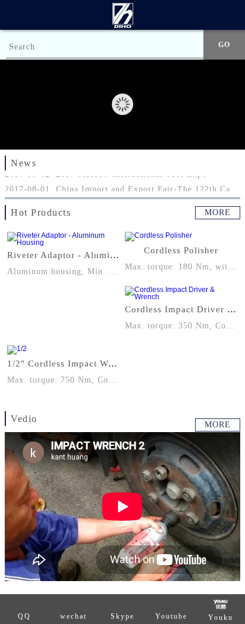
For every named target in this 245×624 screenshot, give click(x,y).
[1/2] (63, 350)
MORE (218, 212)
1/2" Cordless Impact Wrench (69, 363)
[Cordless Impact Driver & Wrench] (181, 293)
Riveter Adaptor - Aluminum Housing (87, 255)
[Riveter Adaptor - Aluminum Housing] (63, 239)
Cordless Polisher (181, 250)
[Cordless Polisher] (181, 236)
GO (224, 45)
